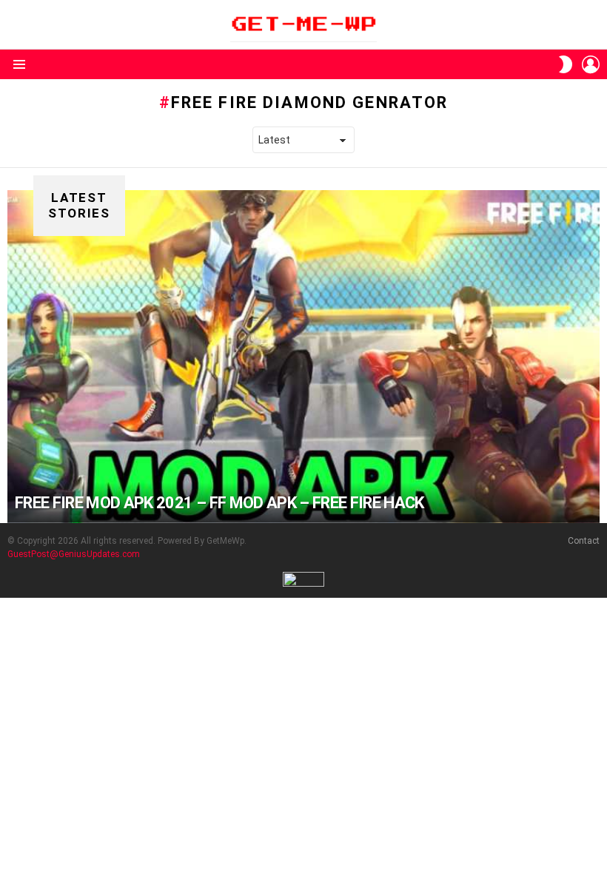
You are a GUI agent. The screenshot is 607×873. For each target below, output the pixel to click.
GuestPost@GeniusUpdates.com (73, 554)
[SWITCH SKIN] (565, 64)
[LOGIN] (591, 64)
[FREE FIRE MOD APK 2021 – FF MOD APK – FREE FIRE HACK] (303, 356)
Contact (584, 541)
